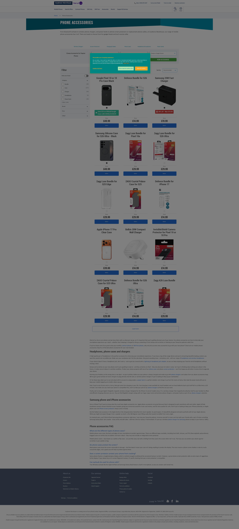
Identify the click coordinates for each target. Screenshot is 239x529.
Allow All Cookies (141, 68)
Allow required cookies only (126, 68)
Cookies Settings (97, 68)
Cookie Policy (126, 63)
